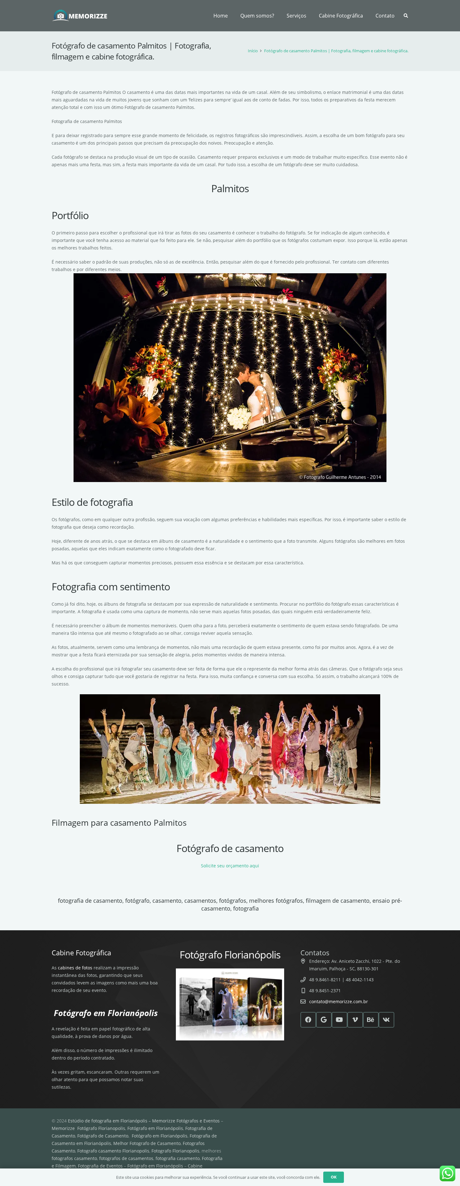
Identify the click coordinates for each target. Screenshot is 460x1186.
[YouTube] (339, 1020)
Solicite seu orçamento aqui (230, 866)
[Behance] (371, 1020)
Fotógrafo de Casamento (102, 1136)
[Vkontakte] (386, 1020)
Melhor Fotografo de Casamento (147, 1143)
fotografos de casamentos (126, 1158)
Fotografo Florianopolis (175, 1151)
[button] (309, 15)
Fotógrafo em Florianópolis (155, 1128)
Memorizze (63, 1128)
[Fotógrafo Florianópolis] (80, 16)
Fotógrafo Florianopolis (101, 1128)
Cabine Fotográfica (81, 952)
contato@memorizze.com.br (338, 1001)
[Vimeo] (355, 1020)
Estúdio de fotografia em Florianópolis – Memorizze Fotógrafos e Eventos (144, 1121)
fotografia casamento (178, 1158)
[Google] (324, 1020)
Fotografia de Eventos (100, 1166)
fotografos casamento (74, 1158)
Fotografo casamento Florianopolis (113, 1151)
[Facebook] (308, 1020)
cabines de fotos (75, 968)
